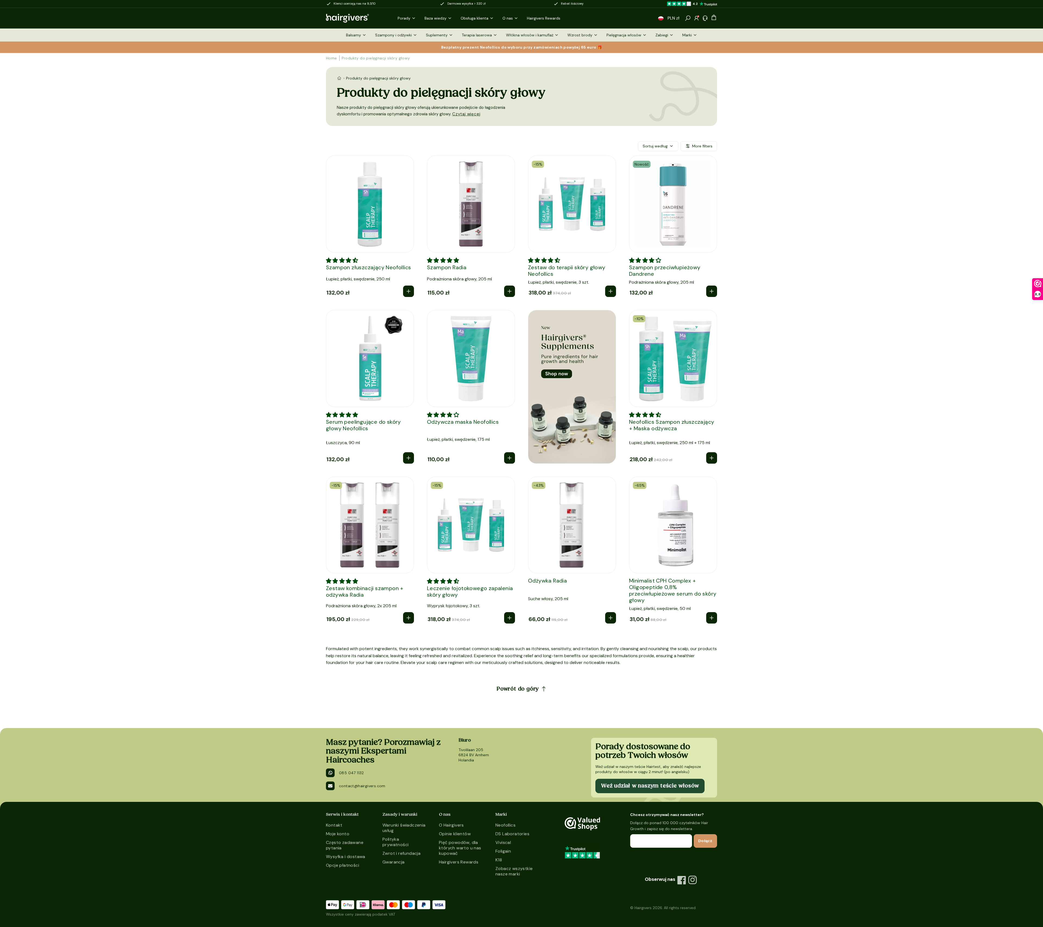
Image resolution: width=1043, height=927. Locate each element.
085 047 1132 (351, 772)
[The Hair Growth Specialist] (356, 18)
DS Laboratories (512, 834)
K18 (498, 860)
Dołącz (705, 841)
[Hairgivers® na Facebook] (681, 880)
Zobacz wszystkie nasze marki (514, 871)
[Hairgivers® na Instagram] (692, 880)
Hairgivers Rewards (458, 862)
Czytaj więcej (466, 114)
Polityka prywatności (395, 841)
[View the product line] (572, 386)
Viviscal (503, 842)
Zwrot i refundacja (401, 853)
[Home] (339, 78)
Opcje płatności (342, 865)
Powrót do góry (518, 688)
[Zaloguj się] (696, 18)
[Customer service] (705, 18)
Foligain (503, 851)
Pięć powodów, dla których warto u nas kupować (460, 848)
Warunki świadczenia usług (404, 827)
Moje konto (337, 834)
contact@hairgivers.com (362, 785)
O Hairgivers (451, 825)
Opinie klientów (455, 834)
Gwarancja (393, 862)
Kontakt (334, 825)
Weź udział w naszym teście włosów (650, 785)
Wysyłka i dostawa (345, 856)
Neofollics (505, 825)
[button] (661, 18)
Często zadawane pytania (344, 845)
